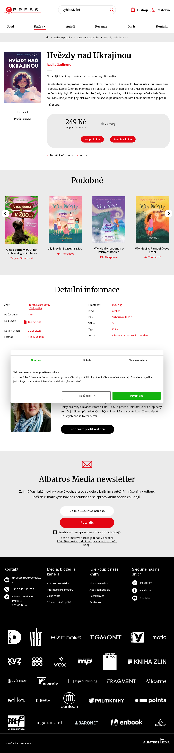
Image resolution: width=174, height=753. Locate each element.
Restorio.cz (96, 602)
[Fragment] (121, 681)
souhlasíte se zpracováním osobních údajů (108, 497)
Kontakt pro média (58, 583)
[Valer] (36, 637)
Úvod (10, 26)
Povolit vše (136, 395)
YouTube (145, 598)
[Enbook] (127, 722)
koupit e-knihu (123, 139)
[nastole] (47, 681)
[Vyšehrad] (17, 681)
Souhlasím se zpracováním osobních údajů (89, 532)
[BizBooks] (66, 637)
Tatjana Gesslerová (21, 258)
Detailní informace (61, 155)
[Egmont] (106, 637)
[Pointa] (151, 700)
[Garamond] (49, 722)
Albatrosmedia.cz (100, 583)
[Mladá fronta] (16, 722)
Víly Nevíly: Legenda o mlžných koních (109, 250)
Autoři (70, 26)
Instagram (146, 582)
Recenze (101, 26)
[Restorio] (161, 722)
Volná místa (53, 595)
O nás (132, 26)
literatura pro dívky (39, 304)
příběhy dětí (35, 308)
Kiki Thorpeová (65, 253)
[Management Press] (85, 662)
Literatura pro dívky (88, 37)
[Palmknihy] (106, 700)
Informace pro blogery (60, 589)
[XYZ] (14, 662)
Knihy (39, 26)
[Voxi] (60, 662)
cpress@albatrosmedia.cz (26, 580)
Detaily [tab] (87, 360)
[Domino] (14, 637)
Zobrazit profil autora (88, 429)
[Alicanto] (156, 681)
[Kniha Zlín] (147, 662)
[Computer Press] (110, 662)
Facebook (145, 590)
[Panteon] (69, 700)
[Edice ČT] (43, 700)
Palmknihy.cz (97, 595)
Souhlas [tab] (36, 360)
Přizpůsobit (84, 395)
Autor (83, 155)
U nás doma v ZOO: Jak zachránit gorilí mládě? (21, 251)
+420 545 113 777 (23, 589)
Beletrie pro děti (63, 37)
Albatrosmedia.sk (100, 589)
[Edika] (16, 700)
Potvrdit (87, 522)
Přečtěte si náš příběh (59, 602)
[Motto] (159, 637)
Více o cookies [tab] (138, 360)
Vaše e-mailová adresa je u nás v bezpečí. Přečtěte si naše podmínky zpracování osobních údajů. (87, 541)
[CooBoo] (37, 662)
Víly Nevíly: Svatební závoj (65, 248)
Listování (22, 112)
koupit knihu (92, 139)
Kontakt (162, 26)
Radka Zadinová (59, 64)
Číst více (54, 105)
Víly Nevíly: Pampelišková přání (152, 250)
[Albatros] (137, 637)
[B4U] (83, 681)
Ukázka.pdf (34, 322)
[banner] (23, 10)
